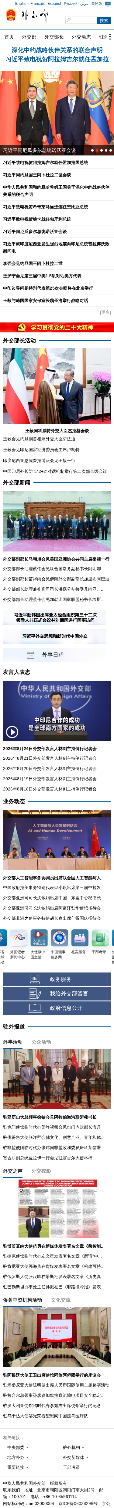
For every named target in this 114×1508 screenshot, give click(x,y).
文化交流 (61, 1299)
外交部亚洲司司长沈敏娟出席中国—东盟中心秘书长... (54, 897)
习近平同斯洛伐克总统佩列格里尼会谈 (44, 150)
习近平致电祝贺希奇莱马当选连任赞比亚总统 (45, 206)
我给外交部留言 (69, 994)
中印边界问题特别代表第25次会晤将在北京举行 (48, 288)
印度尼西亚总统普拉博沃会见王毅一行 (39, 460)
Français (37, 4)
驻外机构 (71, 1447)
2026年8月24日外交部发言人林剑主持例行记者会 (50, 748)
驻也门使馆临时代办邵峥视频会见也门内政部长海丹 (52, 1127)
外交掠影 (41, 1170)
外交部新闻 (16, 482)
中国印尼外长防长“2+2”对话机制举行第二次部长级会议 (55, 471)
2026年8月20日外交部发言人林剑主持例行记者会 (50, 768)
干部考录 (71, 1467)
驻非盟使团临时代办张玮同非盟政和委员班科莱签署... (54, 1147)
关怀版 (96, 4)
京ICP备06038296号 (78, 1503)
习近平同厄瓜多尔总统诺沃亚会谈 (35, 231)
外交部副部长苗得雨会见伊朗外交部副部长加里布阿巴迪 (56, 578)
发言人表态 (16, 672)
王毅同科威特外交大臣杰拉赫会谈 (57, 430)
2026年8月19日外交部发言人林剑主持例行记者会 (50, 778)
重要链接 (15, 1467)
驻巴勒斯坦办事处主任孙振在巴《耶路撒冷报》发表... (54, 1286)
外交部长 (54, 36)
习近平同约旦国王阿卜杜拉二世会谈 (37, 174)
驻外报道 (14, 1027)
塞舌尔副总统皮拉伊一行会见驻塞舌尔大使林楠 (47, 1157)
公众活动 (41, 1042)
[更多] (105, 312)
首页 (9, 36)
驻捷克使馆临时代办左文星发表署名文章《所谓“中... (52, 1256)
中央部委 (15, 1447)
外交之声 (12, 1170)
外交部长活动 (19, 341)
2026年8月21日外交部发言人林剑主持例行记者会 (50, 758)
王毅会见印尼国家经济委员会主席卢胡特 (41, 449)
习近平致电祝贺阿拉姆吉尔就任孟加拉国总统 (45, 162)
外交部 (29, 36)
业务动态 (14, 801)
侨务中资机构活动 (22, 1299)
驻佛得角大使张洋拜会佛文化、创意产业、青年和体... (54, 1137)
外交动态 (81, 36)
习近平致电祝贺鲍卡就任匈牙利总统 (37, 219)
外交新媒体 (73, 1457)
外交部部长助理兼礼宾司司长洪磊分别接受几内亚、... (54, 589)
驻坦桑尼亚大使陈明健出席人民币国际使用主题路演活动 (56, 1385)
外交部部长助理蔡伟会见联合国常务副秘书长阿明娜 (52, 568)
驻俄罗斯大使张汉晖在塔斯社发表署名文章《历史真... (54, 1276)
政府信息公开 (66, 1008)
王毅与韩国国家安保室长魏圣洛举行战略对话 (45, 300)
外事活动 (12, 1042)
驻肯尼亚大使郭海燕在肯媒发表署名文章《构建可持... (54, 1266)
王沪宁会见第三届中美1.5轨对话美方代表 (42, 275)
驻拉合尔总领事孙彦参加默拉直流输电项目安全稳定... (54, 1395)
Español (54, 4)
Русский (71, 4)
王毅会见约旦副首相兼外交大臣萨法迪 (39, 438)
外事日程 (53, 655)
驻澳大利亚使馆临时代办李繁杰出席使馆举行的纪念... (54, 1405)
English (21, 4)
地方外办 (15, 1457)
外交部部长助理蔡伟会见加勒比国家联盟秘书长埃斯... (54, 599)
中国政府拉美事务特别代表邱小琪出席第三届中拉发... (54, 887)
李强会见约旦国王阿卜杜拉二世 (33, 263)
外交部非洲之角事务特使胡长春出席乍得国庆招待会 (52, 918)
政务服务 (61, 979)
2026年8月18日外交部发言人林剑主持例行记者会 (50, 789)
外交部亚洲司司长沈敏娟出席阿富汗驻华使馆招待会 (52, 908)
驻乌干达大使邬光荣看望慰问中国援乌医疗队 (45, 1415)
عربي (84, 4)
